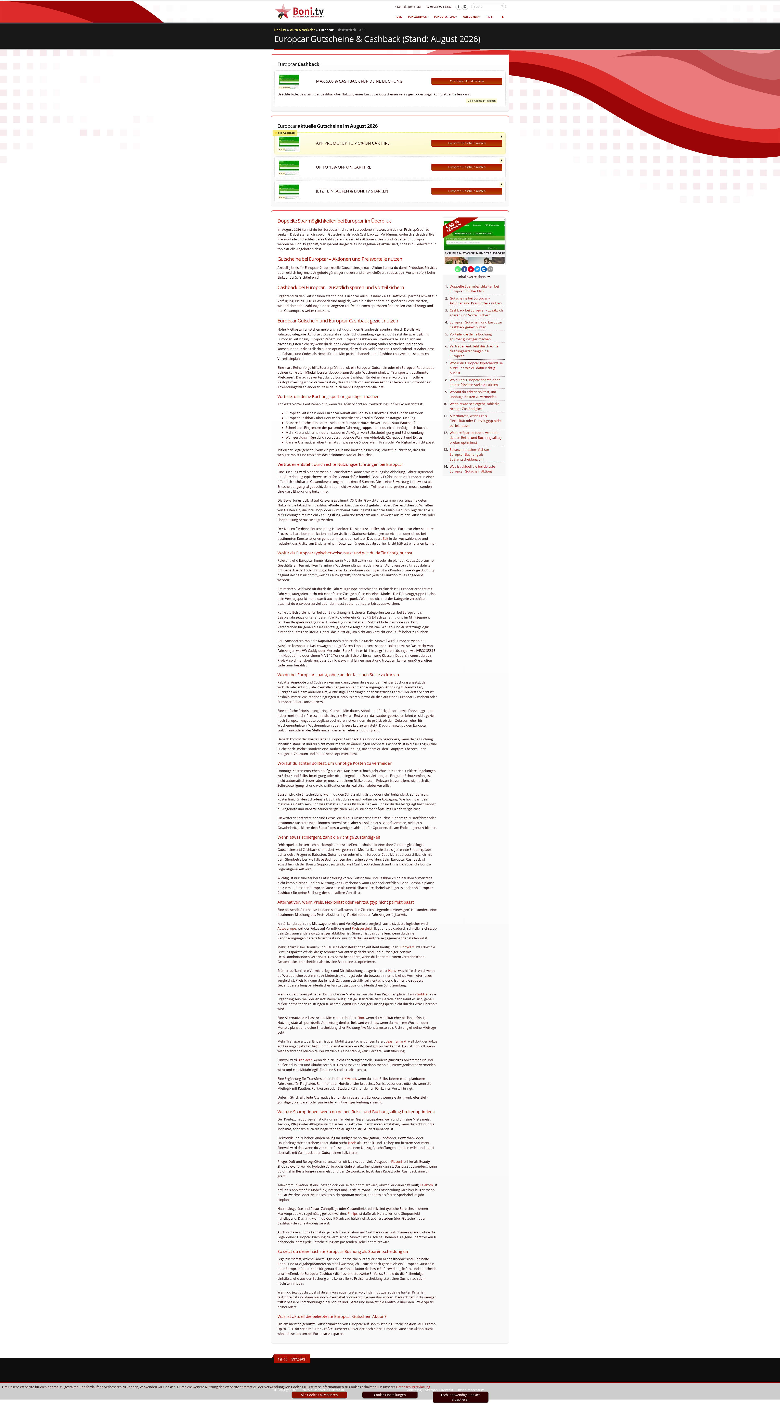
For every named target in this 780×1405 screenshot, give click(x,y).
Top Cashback (417, 16)
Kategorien (470, 16)
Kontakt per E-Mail (409, 7)
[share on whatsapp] (458, 269)
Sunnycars (407, 947)
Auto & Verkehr (302, 30)
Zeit (385, 538)
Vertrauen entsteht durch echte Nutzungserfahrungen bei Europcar (474, 351)
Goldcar (423, 994)
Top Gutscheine (444, 16)
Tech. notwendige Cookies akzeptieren (460, 1397)
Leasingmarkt (396, 1041)
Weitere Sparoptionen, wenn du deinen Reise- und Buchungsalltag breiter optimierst (476, 437)
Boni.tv (280, 30)
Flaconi (396, 1161)
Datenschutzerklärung (413, 1387)
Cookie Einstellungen (390, 1395)
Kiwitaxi (350, 1078)
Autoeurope (286, 928)
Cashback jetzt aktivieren (467, 81)
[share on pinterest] (471, 269)
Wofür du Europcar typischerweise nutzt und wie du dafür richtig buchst (476, 368)
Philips (353, 1213)
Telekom (426, 1185)
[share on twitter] (477, 269)
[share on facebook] (464, 269)
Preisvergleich (362, 928)
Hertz (392, 970)
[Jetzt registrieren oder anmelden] (502, 17)
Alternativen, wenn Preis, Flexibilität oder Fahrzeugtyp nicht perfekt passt (476, 421)
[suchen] (502, 6)
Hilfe (489, 16)
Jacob (352, 1143)
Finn (361, 1018)
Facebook (459, 6)
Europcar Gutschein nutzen (467, 143)
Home (398, 16)
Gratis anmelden (292, 1358)
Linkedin (465, 6)
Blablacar (305, 1060)
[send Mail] (490, 269)
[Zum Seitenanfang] (773, 1400)
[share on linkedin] (484, 269)
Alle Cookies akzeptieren (319, 1395)
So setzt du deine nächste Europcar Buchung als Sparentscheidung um (469, 454)
